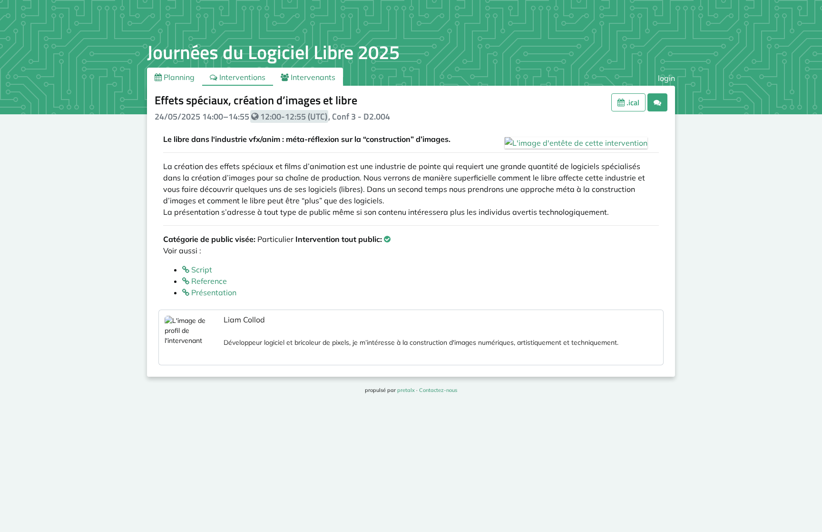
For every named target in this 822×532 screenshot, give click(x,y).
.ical (632, 102)
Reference (208, 281)
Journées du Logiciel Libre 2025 (273, 52)
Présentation (212, 292)
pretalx (406, 390)
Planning (178, 77)
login (666, 78)
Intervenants (312, 77)
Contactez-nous (438, 390)
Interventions (241, 77)
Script (200, 269)
